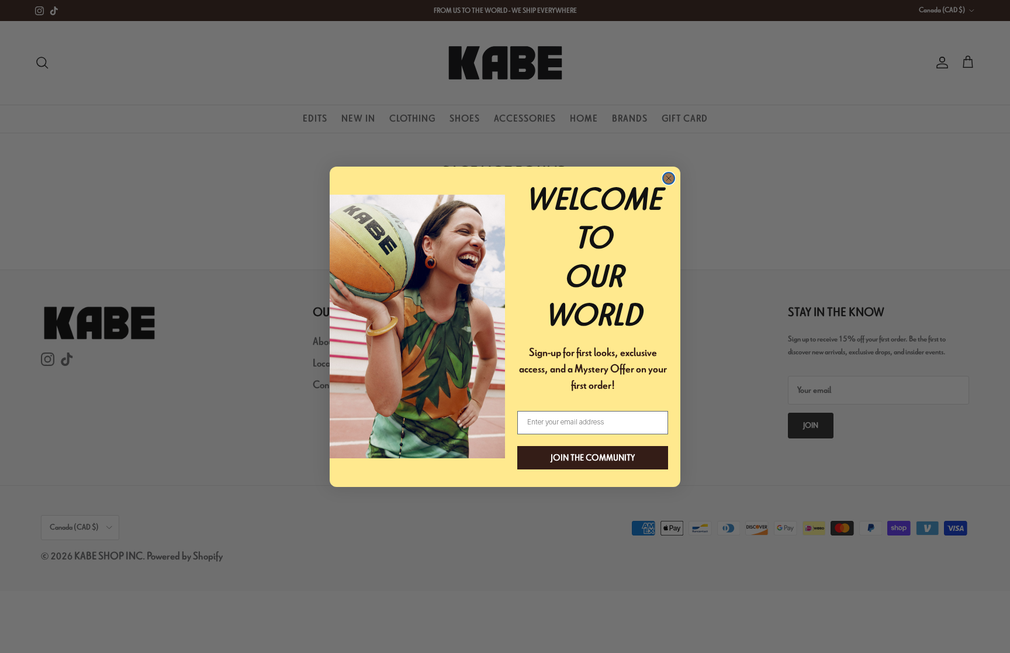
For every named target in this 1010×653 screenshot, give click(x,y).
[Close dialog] (669, 178)
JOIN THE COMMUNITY (593, 457)
